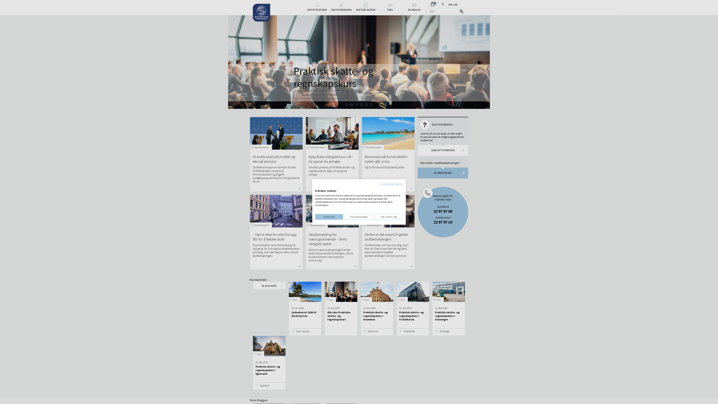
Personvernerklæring (391, 184)
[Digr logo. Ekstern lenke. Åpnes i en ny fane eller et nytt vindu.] (317, 187)
